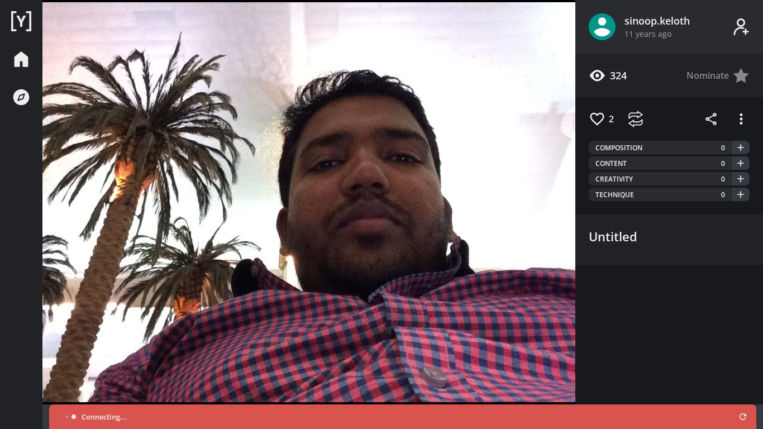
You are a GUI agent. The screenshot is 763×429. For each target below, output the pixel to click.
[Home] (21, 21)
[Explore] (21, 97)
